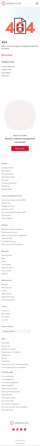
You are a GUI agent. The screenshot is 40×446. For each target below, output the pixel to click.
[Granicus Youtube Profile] (17, 429)
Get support (5, 317)
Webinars (5, 274)
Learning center (7, 255)
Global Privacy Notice (9, 349)
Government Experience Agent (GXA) (14, 212)
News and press (7, 287)
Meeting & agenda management (12, 229)
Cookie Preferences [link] (20, 440)
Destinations (6, 186)
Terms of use (6, 346)
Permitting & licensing (9, 241)
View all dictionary (7, 410)
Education (5, 180)
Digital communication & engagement (14, 235)
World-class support (8, 300)
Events (4, 261)
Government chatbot (9, 398)
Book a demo (20, 148)
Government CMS (7, 401)
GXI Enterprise (6, 215)
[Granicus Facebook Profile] (13, 429)
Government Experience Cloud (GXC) (14, 200)
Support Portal (6, 69)
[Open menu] (37, 3)
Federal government (8, 177)
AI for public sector (8, 376)
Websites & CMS (7, 238)
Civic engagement (7, 379)
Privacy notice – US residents (11, 352)
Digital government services (11, 391)
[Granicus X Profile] (25, 429)
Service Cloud (6, 203)
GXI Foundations (7, 218)
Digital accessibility (8, 385)
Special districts (7, 171)
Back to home (7, 55)
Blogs (3, 258)
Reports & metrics (7, 267)
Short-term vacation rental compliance (14, 407)
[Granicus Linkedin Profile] (21, 429)
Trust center (5, 343)
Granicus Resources (8, 66)
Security (4, 358)
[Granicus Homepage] (19, 423)
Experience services (8, 297)
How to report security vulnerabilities (14, 367)
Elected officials (7, 189)
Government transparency (10, 404)
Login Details (6, 73)
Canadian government (9, 183)
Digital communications (9, 388)
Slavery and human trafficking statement (15, 364)
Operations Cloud (7, 209)
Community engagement (10, 382)
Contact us (5, 311)
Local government (8, 168)
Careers (4, 291)
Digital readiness (7, 395)
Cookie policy (6, 355)
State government (7, 174)
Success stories (6, 271)
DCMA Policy (6, 361)
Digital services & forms (9, 232)
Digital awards (6, 294)
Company (5, 284)
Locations (5, 320)
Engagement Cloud (8, 206)
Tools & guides (6, 264)
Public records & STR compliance (12, 244)
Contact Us (5, 76)
